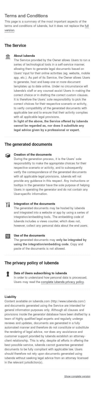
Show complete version (77, 376)
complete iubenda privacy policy (62, 282)
